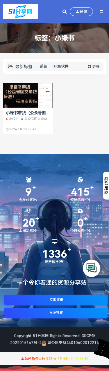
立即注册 (56, 299)
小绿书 (14, 119)
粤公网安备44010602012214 (73, 343)
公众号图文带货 (35, 119)
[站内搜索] (64, 11)
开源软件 (61, 66)
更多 (96, 66)
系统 (43, 66)
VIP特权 (56, 312)
